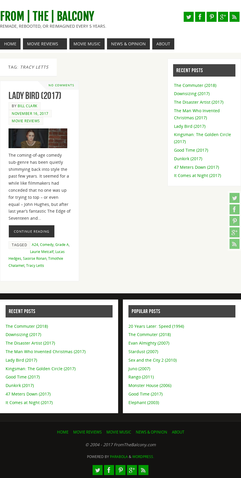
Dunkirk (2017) (188, 158)
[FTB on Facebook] (235, 209)
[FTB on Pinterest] (235, 221)
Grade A (62, 244)
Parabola (119, 456)
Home (62, 432)
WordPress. (143, 456)
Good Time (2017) (191, 150)
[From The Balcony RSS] (235, 244)
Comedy (46, 244)
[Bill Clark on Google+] (235, 232)
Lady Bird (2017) (35, 95)
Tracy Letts (35, 265)
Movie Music (118, 432)
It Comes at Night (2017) (197, 175)
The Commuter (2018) (195, 85)
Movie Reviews (26, 120)
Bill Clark (27, 105)
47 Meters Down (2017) (196, 167)
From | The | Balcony (47, 16)
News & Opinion (151, 432)
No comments (61, 85)
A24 (35, 244)
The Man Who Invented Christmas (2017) (46, 351)
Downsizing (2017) (192, 93)
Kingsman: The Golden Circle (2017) (41, 368)
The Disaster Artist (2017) (198, 102)
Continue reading (31, 231)
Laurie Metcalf (41, 251)
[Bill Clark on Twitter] (235, 198)
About (178, 432)
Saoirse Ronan (34, 258)
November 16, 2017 (30, 113)
